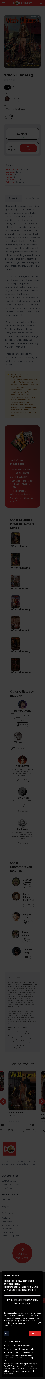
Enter (35, 1333)
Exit (6, 1334)
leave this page (22, 1303)
